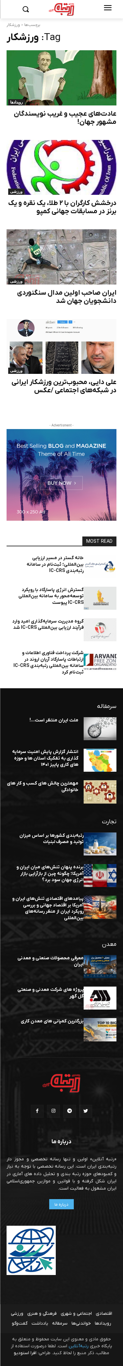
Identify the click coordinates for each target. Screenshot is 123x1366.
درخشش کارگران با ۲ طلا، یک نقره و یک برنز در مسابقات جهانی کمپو (62, 207)
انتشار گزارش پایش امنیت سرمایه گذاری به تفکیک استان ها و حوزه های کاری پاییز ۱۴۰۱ (45, 758)
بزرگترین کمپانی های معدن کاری (52, 1021)
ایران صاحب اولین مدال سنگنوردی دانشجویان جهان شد (66, 297)
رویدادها (16, 102)
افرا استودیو (25, 1353)
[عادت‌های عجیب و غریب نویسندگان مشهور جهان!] (61, 77)
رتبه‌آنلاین (79, 1346)
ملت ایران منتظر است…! (54, 720)
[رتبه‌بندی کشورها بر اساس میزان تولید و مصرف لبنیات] (100, 843)
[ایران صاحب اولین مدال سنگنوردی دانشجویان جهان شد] (61, 257)
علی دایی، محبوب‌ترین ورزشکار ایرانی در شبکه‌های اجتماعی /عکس (63, 386)
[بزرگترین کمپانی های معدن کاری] (100, 1029)
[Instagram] (53, 1111)
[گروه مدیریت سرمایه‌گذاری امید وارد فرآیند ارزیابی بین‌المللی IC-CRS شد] (100, 629)
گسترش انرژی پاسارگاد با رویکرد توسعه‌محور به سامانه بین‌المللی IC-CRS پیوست (51, 596)
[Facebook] (37, 1111)
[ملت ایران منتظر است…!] (100, 728)
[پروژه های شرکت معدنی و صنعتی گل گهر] (100, 998)
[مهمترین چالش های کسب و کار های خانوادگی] (100, 791)
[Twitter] (85, 1111)
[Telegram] (69, 1111)
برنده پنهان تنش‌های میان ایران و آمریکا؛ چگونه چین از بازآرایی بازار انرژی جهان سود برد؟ (50, 873)
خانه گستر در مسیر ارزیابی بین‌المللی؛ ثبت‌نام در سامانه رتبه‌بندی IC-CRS (55, 564)
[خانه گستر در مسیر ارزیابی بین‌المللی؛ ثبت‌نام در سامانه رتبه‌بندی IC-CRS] (100, 566)
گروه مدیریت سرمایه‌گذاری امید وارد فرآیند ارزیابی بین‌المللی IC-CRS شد (48, 624)
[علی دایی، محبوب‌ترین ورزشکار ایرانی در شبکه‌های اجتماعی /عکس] (61, 346)
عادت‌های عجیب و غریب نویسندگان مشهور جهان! (65, 117)
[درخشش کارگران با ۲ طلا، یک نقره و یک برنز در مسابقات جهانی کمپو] (61, 167)
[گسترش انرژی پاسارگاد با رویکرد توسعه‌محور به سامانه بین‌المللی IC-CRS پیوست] (100, 598)
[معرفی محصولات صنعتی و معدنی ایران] (100, 966)
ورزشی (16, 191)
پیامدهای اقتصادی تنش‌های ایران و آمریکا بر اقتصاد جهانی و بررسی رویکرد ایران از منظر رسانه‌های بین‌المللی (48, 908)
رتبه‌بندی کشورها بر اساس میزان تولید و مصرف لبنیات (51, 838)
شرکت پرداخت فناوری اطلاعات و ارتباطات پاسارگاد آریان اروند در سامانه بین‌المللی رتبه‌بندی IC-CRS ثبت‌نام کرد (48, 662)
